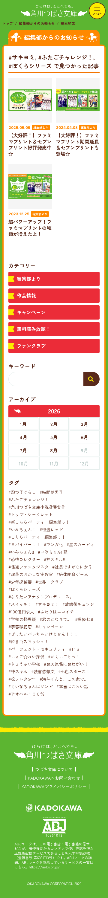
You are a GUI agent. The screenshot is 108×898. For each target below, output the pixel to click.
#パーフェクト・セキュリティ (36, 649)
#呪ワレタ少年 (22, 679)
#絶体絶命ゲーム (72, 574)
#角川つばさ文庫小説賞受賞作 (36, 507)
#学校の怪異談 (22, 619)
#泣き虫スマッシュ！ (28, 642)
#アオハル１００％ (26, 694)
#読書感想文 (43, 671)
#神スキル (18, 671)
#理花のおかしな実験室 (30, 574)
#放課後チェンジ (78, 604)
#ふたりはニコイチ (56, 612)
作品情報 (26, 295)
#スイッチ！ (20, 604)
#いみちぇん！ (22, 529)
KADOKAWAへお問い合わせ (54, 778)
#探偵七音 (84, 619)
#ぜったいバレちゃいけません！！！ (43, 634)
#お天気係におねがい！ (66, 664)
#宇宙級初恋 (20, 627)
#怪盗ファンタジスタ (28, 567)
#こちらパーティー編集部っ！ (36, 537)
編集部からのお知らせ (37, 23)
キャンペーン (31, 312)
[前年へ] (17, 411)
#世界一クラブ (49, 582)
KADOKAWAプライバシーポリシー (54, 786)
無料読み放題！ (33, 328)
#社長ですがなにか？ (72, 567)
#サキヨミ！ (47, 604)
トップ (7, 23)
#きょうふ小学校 (24, 664)
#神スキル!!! (55, 559)
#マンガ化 (53, 544)
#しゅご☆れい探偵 (26, 656)
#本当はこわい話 (72, 686)
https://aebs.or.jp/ (44, 866)
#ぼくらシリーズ (24, 589)
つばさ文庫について (54, 769)
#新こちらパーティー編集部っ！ (39, 522)
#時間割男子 (51, 492)
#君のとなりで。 (55, 619)
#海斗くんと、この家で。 (64, 679)
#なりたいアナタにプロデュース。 (41, 597)
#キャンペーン (49, 627)
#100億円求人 (21, 612)
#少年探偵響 (20, 582)
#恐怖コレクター (24, 559)
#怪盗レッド (51, 529)
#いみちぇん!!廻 (53, 552)
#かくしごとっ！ (64, 656)
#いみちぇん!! (21, 552)
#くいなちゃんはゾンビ (30, 686)
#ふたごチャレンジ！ (28, 500)
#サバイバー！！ (24, 544)
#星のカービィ (80, 544)
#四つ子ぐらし (22, 492)
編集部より (29, 278)
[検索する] (91, 379)
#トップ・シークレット (30, 514)
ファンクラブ (31, 345)
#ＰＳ (74, 649)
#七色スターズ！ (74, 671)
